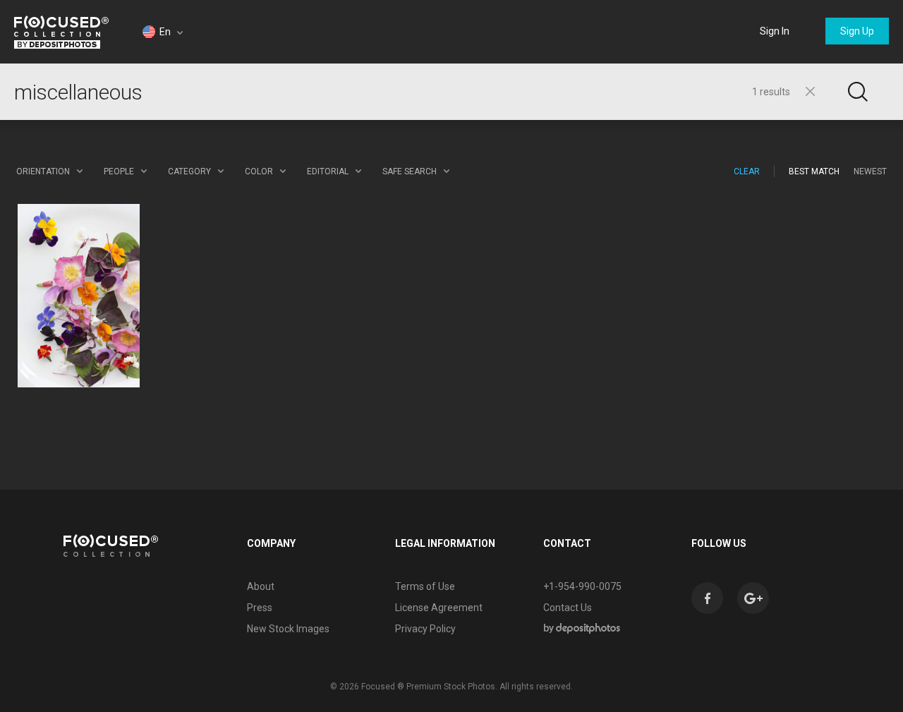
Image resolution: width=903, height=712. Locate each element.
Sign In (774, 31)
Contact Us (567, 607)
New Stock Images (288, 628)
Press (259, 607)
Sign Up (857, 31)
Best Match (814, 171)
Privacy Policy (425, 628)
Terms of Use (425, 586)
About (260, 586)
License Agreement (439, 607)
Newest (870, 171)
